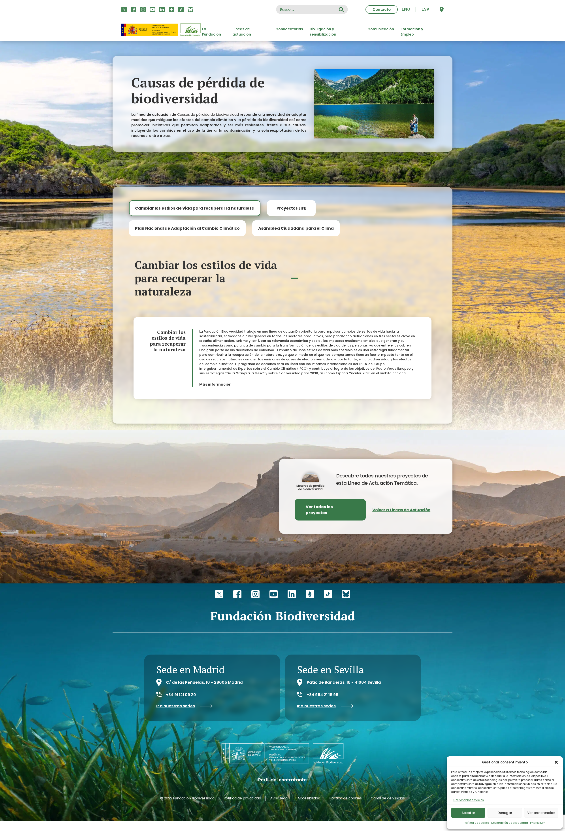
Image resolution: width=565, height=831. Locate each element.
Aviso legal (279, 798)
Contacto (382, 9)
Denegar (504, 812)
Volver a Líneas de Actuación (401, 510)
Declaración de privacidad (509, 823)
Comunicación (380, 29)
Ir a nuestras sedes (175, 706)
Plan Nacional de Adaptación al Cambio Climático (187, 228)
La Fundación (211, 30)
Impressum (538, 823)
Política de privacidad (242, 798)
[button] (556, 762)
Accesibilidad (309, 798)
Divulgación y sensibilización (323, 30)
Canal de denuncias (388, 798)
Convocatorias (289, 29)
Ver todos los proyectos (319, 509)
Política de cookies (476, 823)
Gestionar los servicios (468, 800)
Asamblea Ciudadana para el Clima (296, 228)
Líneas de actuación (241, 30)
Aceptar (468, 812)
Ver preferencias (541, 812)
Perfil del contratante (282, 779)
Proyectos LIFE (291, 208)
